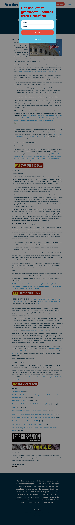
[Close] (53, 6)
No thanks (38, 39)
